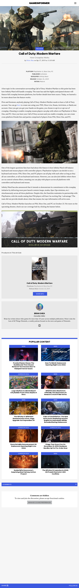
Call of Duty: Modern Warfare (39, 283)
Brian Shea (30, 60)
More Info (40, 294)
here (18, 105)
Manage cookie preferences (39, 502)
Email (39, 326)
